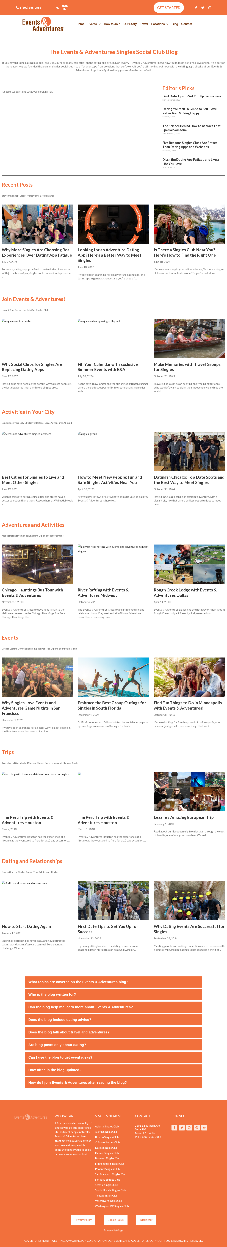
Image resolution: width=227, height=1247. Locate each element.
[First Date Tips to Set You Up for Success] (113, 900)
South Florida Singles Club (110, 1190)
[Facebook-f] (196, 8)
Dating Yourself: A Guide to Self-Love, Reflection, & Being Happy (189, 111)
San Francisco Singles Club (110, 1174)
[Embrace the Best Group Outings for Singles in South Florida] (113, 677)
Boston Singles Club (107, 1137)
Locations (158, 24)
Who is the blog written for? (52, 994)
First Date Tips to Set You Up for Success (191, 96)
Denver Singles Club (107, 1153)
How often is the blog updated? (54, 1070)
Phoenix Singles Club (107, 1169)
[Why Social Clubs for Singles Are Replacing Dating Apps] (37, 338)
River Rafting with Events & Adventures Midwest (103, 592)
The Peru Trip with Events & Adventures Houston (28, 820)
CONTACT (142, 1116)
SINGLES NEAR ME (109, 1116)
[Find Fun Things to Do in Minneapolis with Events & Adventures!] (189, 677)
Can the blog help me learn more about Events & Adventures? (80, 1007)
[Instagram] (210, 8)
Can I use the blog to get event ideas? (60, 1057)
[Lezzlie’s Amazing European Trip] (189, 791)
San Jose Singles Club (107, 1179)
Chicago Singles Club (107, 1142)
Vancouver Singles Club (109, 1200)
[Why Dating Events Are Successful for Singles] (189, 900)
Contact (186, 24)
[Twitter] (203, 8)
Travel (144, 24)
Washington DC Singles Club (112, 1206)
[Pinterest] (197, 1127)
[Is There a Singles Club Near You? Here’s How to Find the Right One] (189, 224)
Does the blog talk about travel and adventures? (69, 1032)
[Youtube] (204, 1127)
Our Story (130, 24)
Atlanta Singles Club (107, 1126)
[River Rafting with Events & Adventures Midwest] (113, 564)
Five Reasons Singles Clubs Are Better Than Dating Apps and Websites (189, 145)
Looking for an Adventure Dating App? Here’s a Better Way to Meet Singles (109, 255)
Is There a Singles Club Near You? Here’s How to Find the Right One (185, 252)
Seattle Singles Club (106, 1184)
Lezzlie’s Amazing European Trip (184, 817)
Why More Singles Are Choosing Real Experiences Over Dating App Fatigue (37, 252)
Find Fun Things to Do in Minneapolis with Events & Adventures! (188, 705)
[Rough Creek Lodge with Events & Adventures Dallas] (189, 564)
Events (92, 24)
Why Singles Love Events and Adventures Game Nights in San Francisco (31, 708)
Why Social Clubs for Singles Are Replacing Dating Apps (32, 367)
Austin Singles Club (106, 1131)
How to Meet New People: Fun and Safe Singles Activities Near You (110, 480)
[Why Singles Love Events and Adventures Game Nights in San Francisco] (37, 677)
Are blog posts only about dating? (57, 1045)
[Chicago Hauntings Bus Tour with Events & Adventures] (37, 564)
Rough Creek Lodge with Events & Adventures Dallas (185, 592)
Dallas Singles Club (106, 1147)
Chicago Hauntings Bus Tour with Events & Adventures (32, 592)
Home (80, 24)
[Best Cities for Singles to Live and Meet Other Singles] (37, 451)
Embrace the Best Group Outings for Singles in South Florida (112, 705)
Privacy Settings (113, 1230)
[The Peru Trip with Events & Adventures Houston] (37, 791)
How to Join (112, 24)
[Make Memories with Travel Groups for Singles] (189, 338)
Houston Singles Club (107, 1158)
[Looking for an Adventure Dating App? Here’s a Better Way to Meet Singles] (113, 224)
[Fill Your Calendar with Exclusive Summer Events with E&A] (113, 338)
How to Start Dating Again (26, 926)
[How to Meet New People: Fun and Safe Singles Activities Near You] (113, 451)
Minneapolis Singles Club (109, 1163)
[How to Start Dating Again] (37, 900)
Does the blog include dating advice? (59, 1020)
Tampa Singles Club (106, 1195)
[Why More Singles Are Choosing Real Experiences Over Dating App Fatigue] (37, 224)
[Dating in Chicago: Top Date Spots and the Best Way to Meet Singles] (189, 451)
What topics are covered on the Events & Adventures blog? (78, 982)
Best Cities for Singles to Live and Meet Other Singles (33, 480)
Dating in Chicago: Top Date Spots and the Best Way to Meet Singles (189, 480)
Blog (175, 24)
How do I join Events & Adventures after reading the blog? (77, 1082)
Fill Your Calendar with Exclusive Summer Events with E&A (108, 367)
